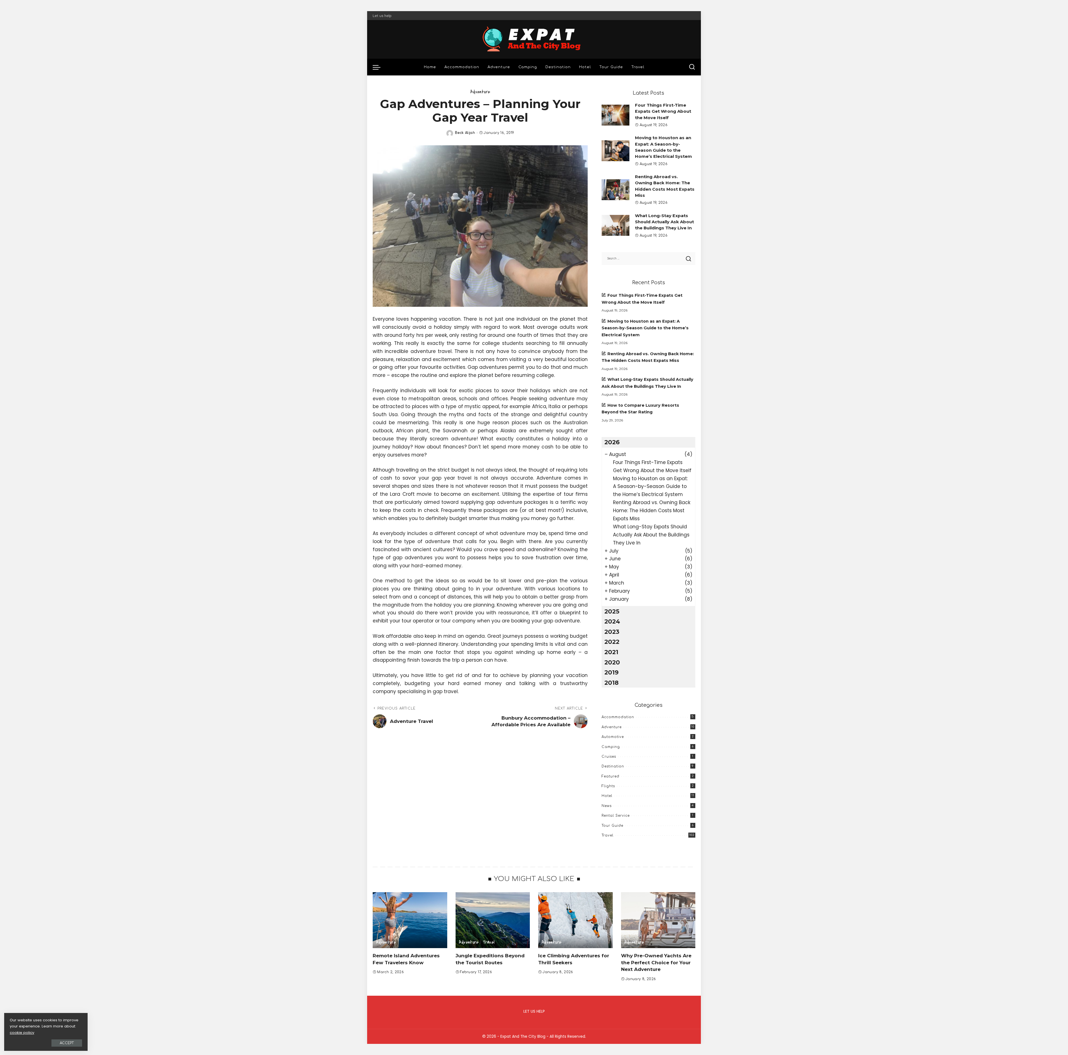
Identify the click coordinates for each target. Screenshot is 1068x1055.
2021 (611, 652)
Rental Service (616, 816)
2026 (612, 442)
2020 (612, 662)
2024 (612, 621)
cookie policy (22, 1032)
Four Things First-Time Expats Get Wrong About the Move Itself (663, 111)
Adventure (480, 91)
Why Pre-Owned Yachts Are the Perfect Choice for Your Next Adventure (656, 962)
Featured (610, 776)
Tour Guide (612, 826)
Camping (611, 747)
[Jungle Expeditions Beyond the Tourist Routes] (493, 920)
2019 (611, 672)
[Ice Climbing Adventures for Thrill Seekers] (575, 920)
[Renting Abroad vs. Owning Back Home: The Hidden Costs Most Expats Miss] (615, 189)
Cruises (609, 757)
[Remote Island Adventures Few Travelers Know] (410, 920)
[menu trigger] (379, 67)
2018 (611, 682)
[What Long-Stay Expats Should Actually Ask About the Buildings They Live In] (615, 225)
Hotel (607, 796)
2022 (611, 641)
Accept (67, 1043)
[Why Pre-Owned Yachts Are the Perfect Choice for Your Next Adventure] (658, 920)
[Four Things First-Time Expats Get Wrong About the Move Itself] (615, 115)
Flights (608, 786)
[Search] (692, 67)
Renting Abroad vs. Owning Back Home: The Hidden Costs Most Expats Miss (651, 510)
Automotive (613, 737)
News (607, 806)
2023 (611, 631)
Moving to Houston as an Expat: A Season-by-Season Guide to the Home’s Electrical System (645, 328)
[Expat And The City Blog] (534, 39)
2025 (611, 611)
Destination (613, 766)
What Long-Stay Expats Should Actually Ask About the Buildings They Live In (664, 222)
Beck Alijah (465, 133)
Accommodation (618, 717)
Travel (608, 835)
